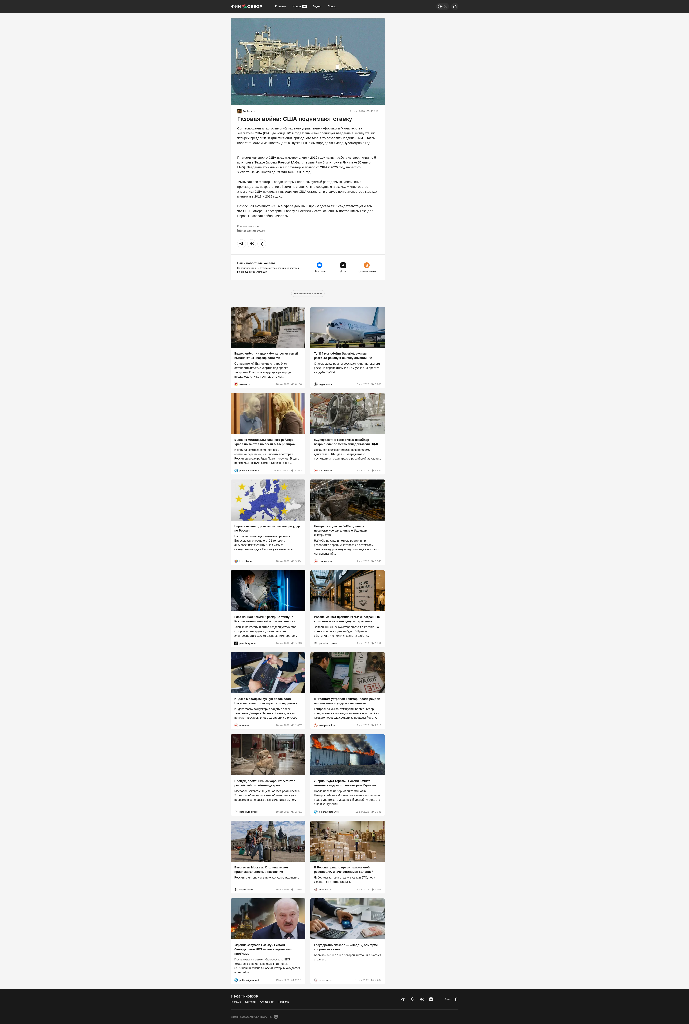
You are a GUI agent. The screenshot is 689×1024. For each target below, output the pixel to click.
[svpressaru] (236, 889)
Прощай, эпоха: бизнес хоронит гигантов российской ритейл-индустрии (264, 783)
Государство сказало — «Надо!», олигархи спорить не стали (346, 947)
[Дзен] (431, 999)
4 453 (298, 470)
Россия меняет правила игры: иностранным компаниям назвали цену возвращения (347, 619)
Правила (283, 1001)
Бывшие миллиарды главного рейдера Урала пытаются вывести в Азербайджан (265, 442)
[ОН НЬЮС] (316, 470)
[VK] (421, 999)
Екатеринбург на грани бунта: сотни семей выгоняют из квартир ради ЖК (266, 355)
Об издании (267, 1001)
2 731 (298, 811)
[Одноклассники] (412, 999)
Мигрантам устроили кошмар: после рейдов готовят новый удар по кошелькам (347, 701)
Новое (299, 6)
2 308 (378, 889)
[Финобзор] (246, 6)
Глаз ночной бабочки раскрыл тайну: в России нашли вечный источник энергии (264, 619)
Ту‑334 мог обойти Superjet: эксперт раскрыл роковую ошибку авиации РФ (343, 355)
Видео (317, 6)
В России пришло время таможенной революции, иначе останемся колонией (343, 869)
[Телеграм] (403, 999)
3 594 (298, 561)
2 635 (378, 811)
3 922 (378, 470)
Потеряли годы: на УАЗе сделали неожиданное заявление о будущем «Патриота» (340, 531)
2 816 (378, 725)
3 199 (378, 643)
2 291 (298, 980)
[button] (241, 243)
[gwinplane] (239, 111)
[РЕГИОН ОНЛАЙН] (236, 384)
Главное (280, 6)
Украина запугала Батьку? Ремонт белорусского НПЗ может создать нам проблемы (263, 949)
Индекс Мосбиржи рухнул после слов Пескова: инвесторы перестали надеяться (266, 701)
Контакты (250, 1001)
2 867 (298, 725)
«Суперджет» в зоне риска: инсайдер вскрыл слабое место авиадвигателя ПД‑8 (346, 442)
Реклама (236, 1001)
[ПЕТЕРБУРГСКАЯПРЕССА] (316, 643)
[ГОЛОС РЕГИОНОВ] (316, 384)
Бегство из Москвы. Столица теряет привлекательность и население (261, 869)
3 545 (378, 561)
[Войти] (454, 6)
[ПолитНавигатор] (236, 470)
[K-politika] (236, 561)
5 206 (378, 384)
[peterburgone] (236, 643)
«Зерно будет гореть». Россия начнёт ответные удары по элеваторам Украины (345, 783)
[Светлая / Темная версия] (442, 6)
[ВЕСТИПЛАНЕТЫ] (316, 725)
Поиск (332, 6)
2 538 (298, 889)
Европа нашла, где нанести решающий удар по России (267, 528)
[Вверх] (451, 999)
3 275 (298, 643)
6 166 (298, 384)
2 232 (378, 980)
